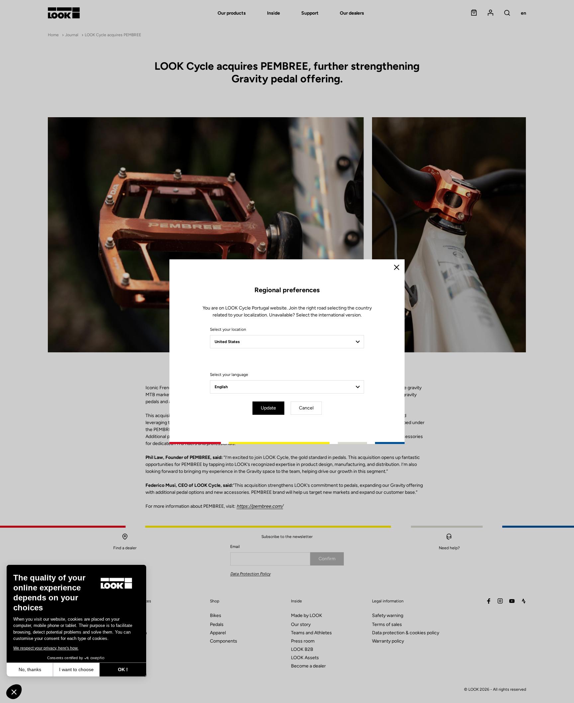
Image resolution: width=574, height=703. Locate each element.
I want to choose (76, 669)
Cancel (306, 408)
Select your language (229, 374)
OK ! (123, 669)
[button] (14, 692)
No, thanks (30, 669)
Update (268, 408)
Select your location (228, 329)
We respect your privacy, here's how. (45, 648)
